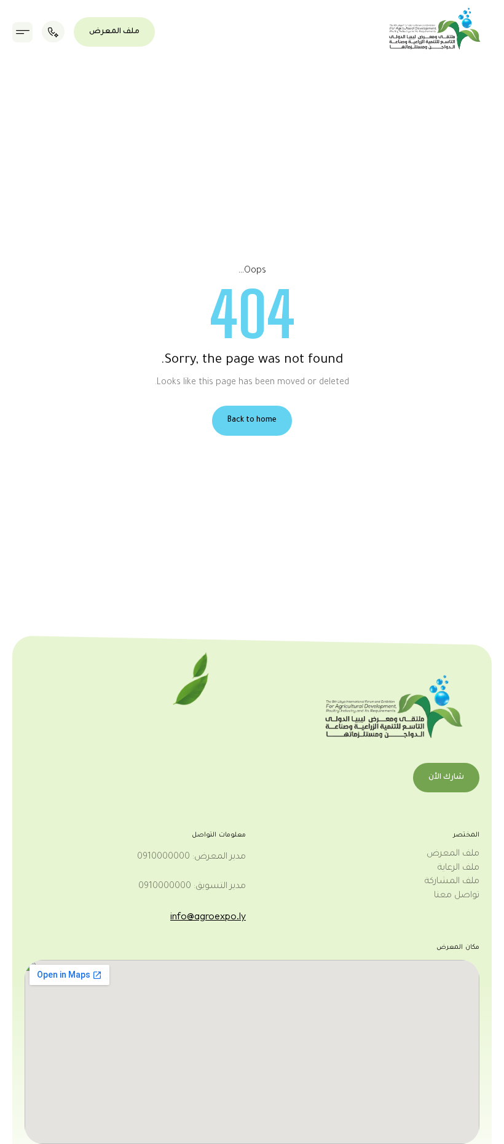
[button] (22, 32)
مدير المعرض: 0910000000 (191, 857)
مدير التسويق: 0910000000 (192, 887)
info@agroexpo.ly (208, 916)
